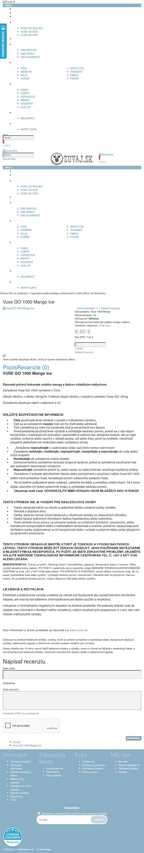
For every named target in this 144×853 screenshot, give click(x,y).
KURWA (25, 78)
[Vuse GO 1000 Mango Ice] (18, 308)
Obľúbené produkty (128, 768)
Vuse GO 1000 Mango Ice (27, 745)
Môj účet (123, 761)
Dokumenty (16, 796)
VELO (24, 68)
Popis (10, 367)
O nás (13, 799)
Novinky (122, 772)
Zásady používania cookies (20, 787)
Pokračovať (133, 738)
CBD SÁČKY (28, 53)
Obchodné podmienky (16, 766)
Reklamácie (52, 772)
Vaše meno (9, 668)
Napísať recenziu (110, 308)
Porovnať (88, 352)
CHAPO (25, 93)
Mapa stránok (53, 775)
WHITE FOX (77, 68)
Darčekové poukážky (93, 765)
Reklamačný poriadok (17, 780)
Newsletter (72, 808)
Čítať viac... (105, 325)
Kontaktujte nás (54, 768)
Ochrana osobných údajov (20, 773)
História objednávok (129, 765)
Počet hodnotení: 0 (87, 308)
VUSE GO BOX (29, 31)
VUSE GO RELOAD (31, 28)
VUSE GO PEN (29, 35)
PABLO (74, 75)
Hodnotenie (9, 683)
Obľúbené (79, 352)
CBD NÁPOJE (28, 50)
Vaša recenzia (10, 689)
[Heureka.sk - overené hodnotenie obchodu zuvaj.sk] (12, 846)
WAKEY (25, 100)
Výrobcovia (88, 761)
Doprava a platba (19, 793)
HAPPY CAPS (29, 129)
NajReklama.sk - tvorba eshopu (34, 849)
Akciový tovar (89, 772)
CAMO (24, 89)
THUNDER (76, 71)
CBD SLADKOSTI (30, 57)
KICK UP (26, 107)
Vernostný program (20, 761)
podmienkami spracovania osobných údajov (81, 813)
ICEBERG (26, 71)
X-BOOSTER (28, 96)
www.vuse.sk (79, 630)
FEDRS (74, 78)
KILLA (24, 75)
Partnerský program (93, 768)
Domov (17, 742)
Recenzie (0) (33, 367)
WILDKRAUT (28, 118)
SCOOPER (27, 103)
